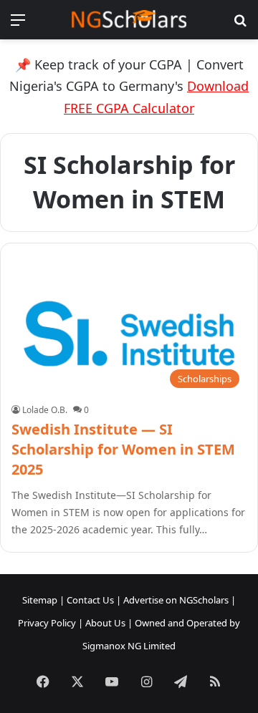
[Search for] (240, 25)
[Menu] (18, 25)
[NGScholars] (129, 19)
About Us (105, 622)
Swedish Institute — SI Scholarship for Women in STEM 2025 (123, 449)
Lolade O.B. (44, 410)
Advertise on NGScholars (176, 599)
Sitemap (39, 599)
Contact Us (90, 599)
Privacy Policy (47, 622)
